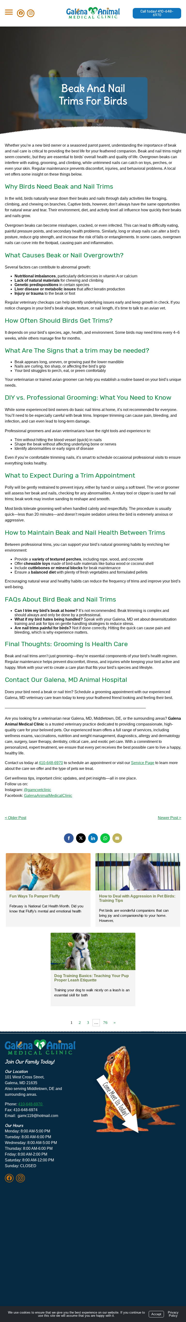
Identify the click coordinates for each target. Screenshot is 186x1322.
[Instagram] (20, 1178)
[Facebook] (10, 1178)
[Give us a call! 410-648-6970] (157, 13)
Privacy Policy (173, 1314)
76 (105, 1022)
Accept (156, 1314)
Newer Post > (169, 818)
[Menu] (9, 12)
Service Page (142, 763)
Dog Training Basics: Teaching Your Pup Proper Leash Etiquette (91, 978)
